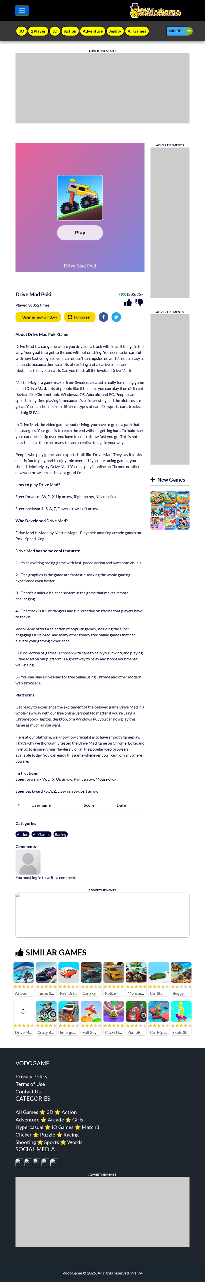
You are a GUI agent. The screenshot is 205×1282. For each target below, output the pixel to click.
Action (22, 834)
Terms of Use (30, 1084)
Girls (77, 1119)
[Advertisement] (103, 88)
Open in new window (39, 317)
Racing (60, 834)
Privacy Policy (32, 1076)
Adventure (28, 1119)
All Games (41, 834)
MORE (175, 30)
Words (74, 1142)
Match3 (90, 1127)
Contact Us (28, 1091)
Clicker (24, 1134)
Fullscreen (83, 317)
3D (49, 1112)
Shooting (26, 1142)
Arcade (56, 1119)
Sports (51, 1142)
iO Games (63, 1127)
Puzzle (47, 1134)
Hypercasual (30, 1127)
